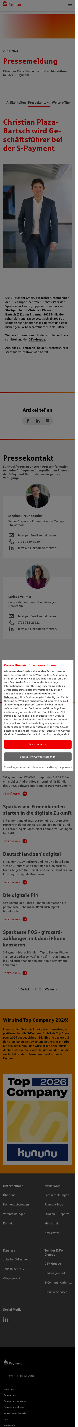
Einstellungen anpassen (17, 767)
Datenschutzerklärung (45, 767)
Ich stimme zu (37, 744)
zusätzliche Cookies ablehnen (37, 756)
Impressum (65, 767)
